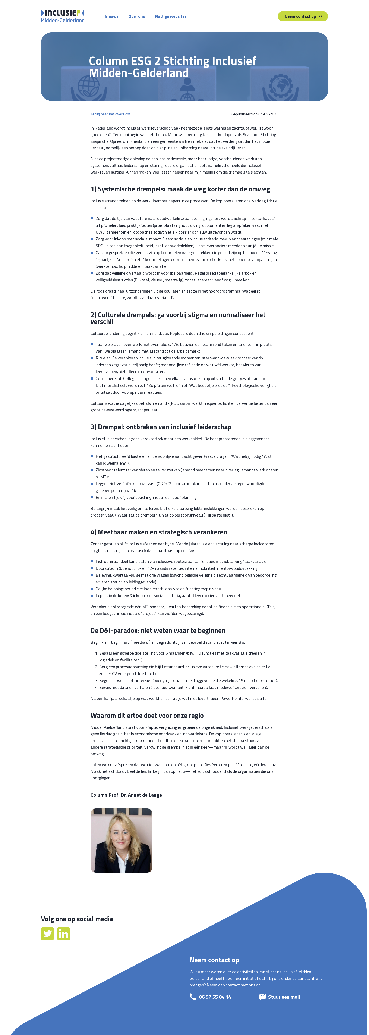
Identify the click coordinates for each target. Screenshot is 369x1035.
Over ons (137, 16)
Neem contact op (300, 16)
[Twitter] (48, 938)
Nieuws (111, 16)
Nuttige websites (170, 16)
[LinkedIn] (63, 938)
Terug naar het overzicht (110, 114)
